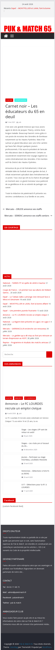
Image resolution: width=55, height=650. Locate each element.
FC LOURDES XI (30, 398)
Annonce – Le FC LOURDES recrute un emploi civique (25, 315)
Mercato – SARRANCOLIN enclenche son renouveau (24, 328)
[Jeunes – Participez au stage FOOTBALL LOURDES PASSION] (11, 460)
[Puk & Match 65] (27, 26)
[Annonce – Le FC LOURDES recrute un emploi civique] (27, 381)
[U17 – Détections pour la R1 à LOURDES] (11, 488)
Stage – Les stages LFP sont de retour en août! (34, 430)
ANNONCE (18, 398)
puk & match (15, 603)
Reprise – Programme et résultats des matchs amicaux (25, 342)
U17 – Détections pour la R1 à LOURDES (34, 485)
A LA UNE (9, 100)
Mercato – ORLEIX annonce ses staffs (24, 209)
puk (19, 122)
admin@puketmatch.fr (17, 592)
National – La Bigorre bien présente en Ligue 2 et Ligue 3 (26, 322)
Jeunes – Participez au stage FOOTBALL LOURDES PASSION (34, 458)
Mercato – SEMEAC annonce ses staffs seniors (26, 215)
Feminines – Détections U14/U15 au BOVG (35, 472)
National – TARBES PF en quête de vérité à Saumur (24, 283)
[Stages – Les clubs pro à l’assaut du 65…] (11, 446)
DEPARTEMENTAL (20, 100)
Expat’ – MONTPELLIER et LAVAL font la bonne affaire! (25, 303)
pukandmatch (18, 597)
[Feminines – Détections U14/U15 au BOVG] (11, 474)
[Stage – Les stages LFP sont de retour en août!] (11, 433)
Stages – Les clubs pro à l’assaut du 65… (35, 444)
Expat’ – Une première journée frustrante (20, 310)
